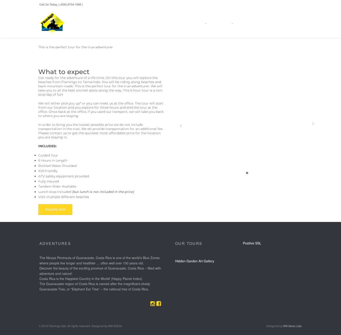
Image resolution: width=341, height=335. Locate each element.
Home (152, 24)
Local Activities (220, 24)
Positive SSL (252, 243)
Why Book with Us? (174, 24)
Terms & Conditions (286, 24)
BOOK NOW (90, 4)
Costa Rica (245, 24)
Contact (263, 24)
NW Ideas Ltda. (292, 326)
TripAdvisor (291, 5)
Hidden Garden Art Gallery (194, 261)
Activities (198, 24)
